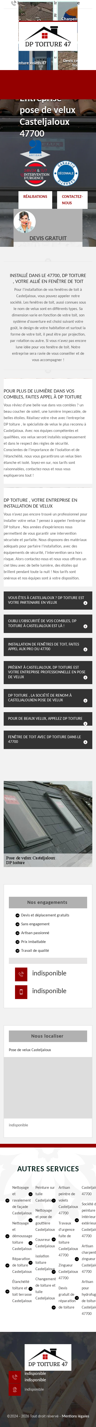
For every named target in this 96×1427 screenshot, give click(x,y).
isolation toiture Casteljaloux (40, 1262)
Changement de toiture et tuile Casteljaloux (40, 1288)
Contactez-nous (72, 200)
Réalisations (35, 197)
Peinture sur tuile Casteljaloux (40, 1194)
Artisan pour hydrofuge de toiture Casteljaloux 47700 (86, 1298)
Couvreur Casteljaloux (40, 1243)
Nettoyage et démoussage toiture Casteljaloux (17, 1236)
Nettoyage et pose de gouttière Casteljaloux (40, 1220)
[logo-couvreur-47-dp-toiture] (48, 36)
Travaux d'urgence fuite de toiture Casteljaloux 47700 (63, 1239)
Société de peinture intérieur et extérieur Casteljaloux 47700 (86, 1220)
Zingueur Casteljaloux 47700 (63, 1272)
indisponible (49, 973)
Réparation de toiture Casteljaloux (17, 1265)
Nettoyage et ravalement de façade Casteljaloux (17, 1200)
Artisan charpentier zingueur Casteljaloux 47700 (86, 1259)
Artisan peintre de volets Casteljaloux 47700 (63, 1200)
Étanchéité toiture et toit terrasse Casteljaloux (17, 1291)
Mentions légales (75, 1416)
